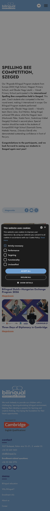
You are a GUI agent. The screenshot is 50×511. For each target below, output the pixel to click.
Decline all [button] (26, 277)
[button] (25, 283)
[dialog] (25, 255)
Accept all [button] (26, 271)
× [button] (45, 227)
